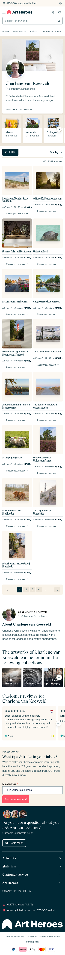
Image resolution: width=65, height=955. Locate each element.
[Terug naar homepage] (19, 12)
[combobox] (29, 21)
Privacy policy (32, 941)
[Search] (59, 21)
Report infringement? (49, 936)
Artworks (9, 858)
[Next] (57, 589)
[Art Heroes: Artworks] (61, 858)
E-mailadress (10, 784)
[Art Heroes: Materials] (61, 866)
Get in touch (16, 843)
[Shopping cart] (60, 12)
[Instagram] (15, 891)
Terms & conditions (15, 936)
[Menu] (4, 12)
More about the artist (17, 109)
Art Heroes (10, 883)
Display (54, 152)
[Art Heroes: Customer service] (61, 874)
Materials (9, 866)
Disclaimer (32, 936)
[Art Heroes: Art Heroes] (61, 882)
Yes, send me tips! (16, 799)
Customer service (15, 874)
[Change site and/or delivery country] (60, 3)
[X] (30, 891)
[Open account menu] (54, 12)
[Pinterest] (20, 891)
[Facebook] (25, 891)
